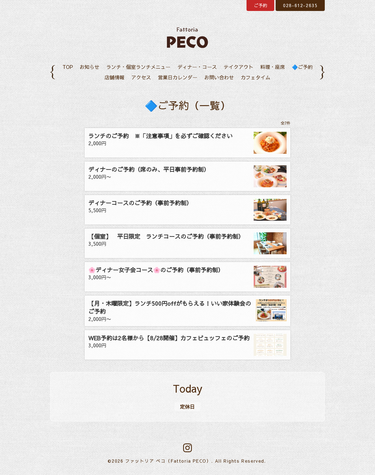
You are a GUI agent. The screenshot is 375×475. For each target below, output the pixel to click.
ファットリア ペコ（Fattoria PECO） (168, 461)
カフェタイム (255, 77)
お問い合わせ (219, 77)
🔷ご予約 (302, 66)
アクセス (141, 77)
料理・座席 (272, 66)
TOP (68, 66)
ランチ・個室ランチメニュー (138, 66)
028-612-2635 (300, 5)
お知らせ (89, 66)
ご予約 (260, 5)
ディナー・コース (197, 66)
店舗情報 (114, 77)
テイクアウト (238, 66)
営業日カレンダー (177, 77)
